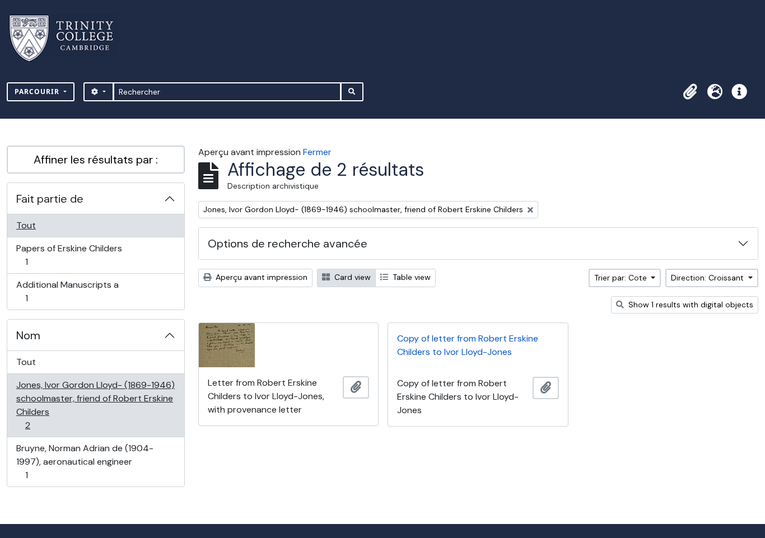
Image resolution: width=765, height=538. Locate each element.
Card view (351, 277)
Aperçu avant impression (260, 277)
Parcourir (38, 91)
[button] (690, 91)
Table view (410, 277)
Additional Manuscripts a (67, 291)
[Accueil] (68, 38)
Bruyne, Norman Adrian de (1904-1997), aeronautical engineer (84, 461)
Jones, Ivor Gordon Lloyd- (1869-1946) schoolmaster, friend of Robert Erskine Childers (95, 404)
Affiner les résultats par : (96, 159)
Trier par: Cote (621, 278)
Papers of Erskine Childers (69, 255)
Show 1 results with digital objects (689, 305)
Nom (28, 335)
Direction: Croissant (708, 278)
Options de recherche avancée (287, 243)
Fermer (317, 152)
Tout (26, 225)
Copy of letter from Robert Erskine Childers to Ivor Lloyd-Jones (467, 345)
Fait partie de (49, 198)
